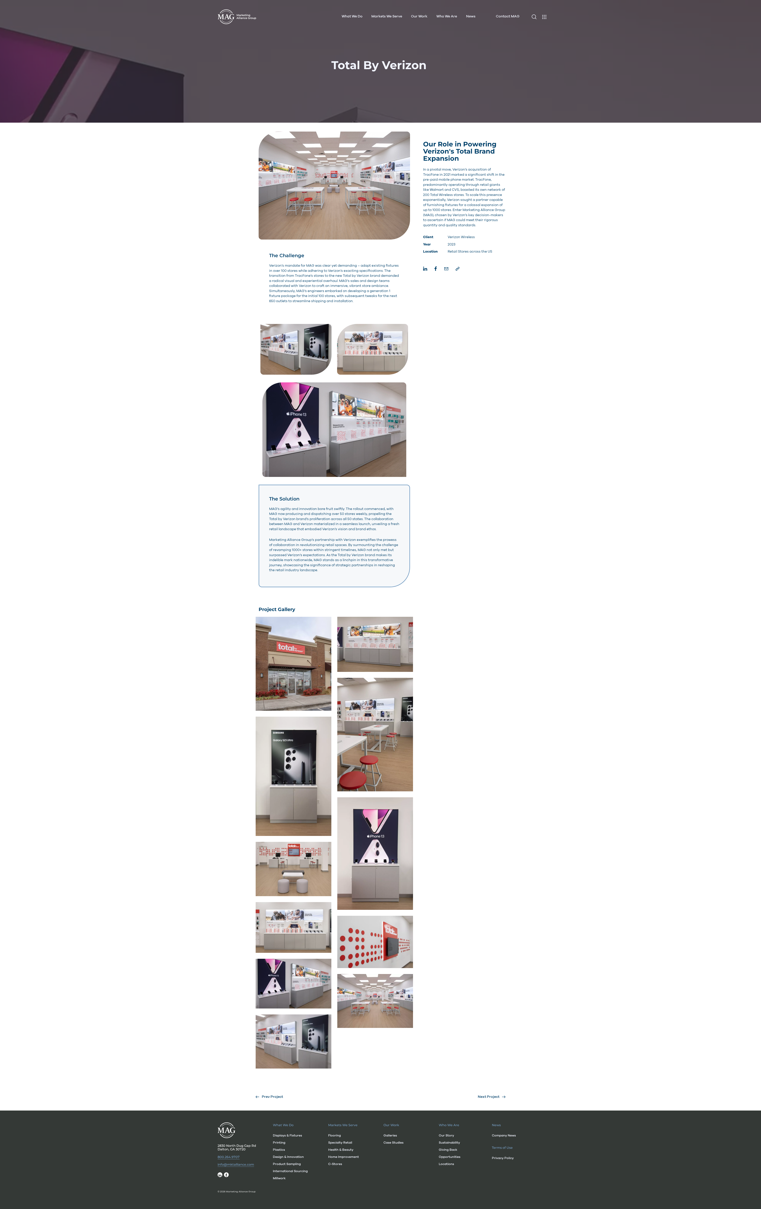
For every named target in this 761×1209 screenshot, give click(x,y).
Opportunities (449, 1156)
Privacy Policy (503, 1158)
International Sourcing (290, 1171)
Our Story (446, 1135)
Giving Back (448, 1149)
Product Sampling (287, 1164)
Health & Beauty (340, 1149)
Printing (279, 1142)
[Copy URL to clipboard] (457, 269)
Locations (446, 1164)
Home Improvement (343, 1156)
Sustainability (449, 1142)
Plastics (279, 1149)
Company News (504, 1135)
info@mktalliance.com (236, 1164)
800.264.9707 (229, 1157)
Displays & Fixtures (287, 1135)
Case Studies (393, 1142)
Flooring (334, 1135)
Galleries (390, 1135)
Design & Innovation (288, 1156)
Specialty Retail (340, 1142)
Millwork (279, 1178)
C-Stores (335, 1164)
